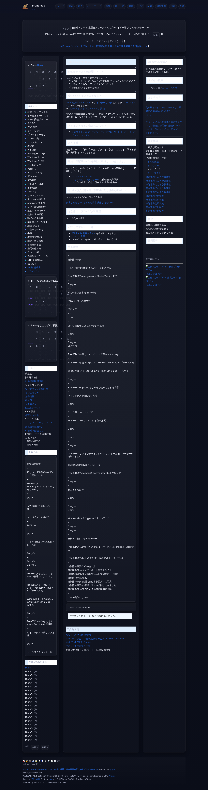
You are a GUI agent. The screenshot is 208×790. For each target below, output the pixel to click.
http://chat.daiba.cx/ (82, 176)
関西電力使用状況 (155, 207)
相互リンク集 (32, 415)
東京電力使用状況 (155, 195)
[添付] (36, 761)
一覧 (140, 6)
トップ (60, 6)
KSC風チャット (33, 407)
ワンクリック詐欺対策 (36, 388)
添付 (108, 6)
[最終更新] (52, 761)
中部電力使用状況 (155, 203)
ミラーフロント (155, 173)
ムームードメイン (170, 88)
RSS (182, 6)
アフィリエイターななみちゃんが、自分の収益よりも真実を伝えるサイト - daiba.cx (60, 769)
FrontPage (38, 5)
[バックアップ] (33, 761)
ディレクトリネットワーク (38, 422)
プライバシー (34, 271)
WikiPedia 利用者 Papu (84, 233)
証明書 (37, 267)
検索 (149, 6)
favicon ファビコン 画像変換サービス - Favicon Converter (96, 638)
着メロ (28, 400)
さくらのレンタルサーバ (86, 179)
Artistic (112, 776)
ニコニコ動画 (78, 236)
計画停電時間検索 (34, 381)
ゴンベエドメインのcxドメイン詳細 (87, 108)
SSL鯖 (30, 267)
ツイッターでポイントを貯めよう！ (103, 41)
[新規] (42, 761)
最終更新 (161, 6)
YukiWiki (36, 779)
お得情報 (29, 396)
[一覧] (45, 761)
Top (33, 9)
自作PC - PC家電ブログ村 (79, 642)
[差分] (30, 761)
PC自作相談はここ (34, 430)
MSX (155, 35)
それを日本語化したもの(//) (99, 202)
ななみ (112, 769)
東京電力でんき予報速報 (158, 176)
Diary (40, 65)
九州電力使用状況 (155, 210)
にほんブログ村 (154, 273)
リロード (119, 6)
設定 (173, 6)
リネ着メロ (31, 403)
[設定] (55, 761)
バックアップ (94, 6)
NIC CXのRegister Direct (78, 102)
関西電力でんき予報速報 (158, 188)
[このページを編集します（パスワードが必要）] (27, 761)
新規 (131, 6)
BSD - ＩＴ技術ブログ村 (78, 646)
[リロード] (39, 761)
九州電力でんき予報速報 (158, 191)
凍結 (70, 6)
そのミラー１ (154, 165)
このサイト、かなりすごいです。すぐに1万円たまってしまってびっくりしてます (104, 133)
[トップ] (24, 761)
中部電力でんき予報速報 (158, 184)
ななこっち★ (32, 392)
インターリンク (104, 102)
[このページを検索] (49, 761)
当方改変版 (153, 161)
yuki (50, 779)
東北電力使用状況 (155, 199)
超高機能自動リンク (35, 426)
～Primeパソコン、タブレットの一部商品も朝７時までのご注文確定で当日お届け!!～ (103, 46)
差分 (80, 6)
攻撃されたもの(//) (75, 202)
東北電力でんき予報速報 (158, 180)
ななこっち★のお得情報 (78, 634)
